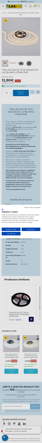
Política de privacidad (32, 207)
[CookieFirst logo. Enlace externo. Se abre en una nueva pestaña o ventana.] (2, 210)
